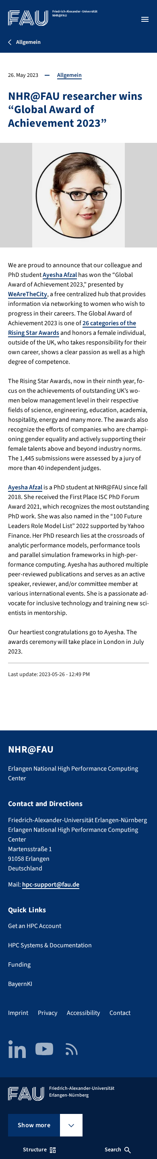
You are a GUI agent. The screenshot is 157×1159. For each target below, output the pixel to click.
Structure (34, 1150)
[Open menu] (145, 19)
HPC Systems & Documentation (50, 945)
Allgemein (69, 75)
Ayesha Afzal (60, 274)
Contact (119, 1012)
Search (113, 1150)
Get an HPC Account (34, 926)
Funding (19, 964)
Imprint (18, 1012)
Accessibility (83, 1012)
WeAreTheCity (27, 294)
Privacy (47, 1012)
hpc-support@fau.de (50, 884)
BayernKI (20, 984)
